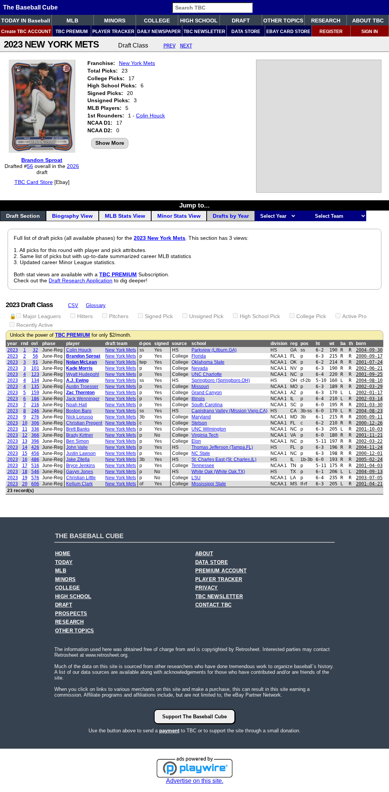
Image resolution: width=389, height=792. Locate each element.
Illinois (198, 398)
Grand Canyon (206, 392)
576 (35, 477)
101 (35, 368)
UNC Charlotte (206, 374)
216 (35, 404)
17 (24, 465)
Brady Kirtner (79, 435)
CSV (73, 305)
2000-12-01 (369, 453)
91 (35, 362)
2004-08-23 (369, 410)
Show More (109, 143)
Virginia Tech (204, 435)
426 (35, 447)
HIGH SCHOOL (199, 20)
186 (35, 398)
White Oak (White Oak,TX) (218, 471)
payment (169, 730)
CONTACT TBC (213, 605)
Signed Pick (159, 316)
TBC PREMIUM (71, 31)
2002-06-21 (369, 368)
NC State (200, 453)
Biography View (72, 216)
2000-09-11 (369, 417)
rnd (24, 343)
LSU (196, 477)
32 (35, 350)
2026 (73, 166)
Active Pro (354, 316)
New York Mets (137, 63)
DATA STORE (245, 31)
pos (304, 343)
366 (35, 435)
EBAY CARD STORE (288, 31)
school (198, 343)
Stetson (199, 423)
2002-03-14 (369, 398)
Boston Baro (79, 410)
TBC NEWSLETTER (204, 31)
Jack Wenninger (83, 398)
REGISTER (331, 31)
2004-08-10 (369, 380)
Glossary (96, 305)
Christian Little (81, 477)
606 (35, 483)
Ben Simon (77, 441)
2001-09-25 (369, 374)
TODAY (64, 562)
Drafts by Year (231, 216)
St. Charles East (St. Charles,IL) (223, 459)
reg (293, 343)
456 (35, 453)
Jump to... (194, 205)
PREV (169, 46)
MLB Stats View (125, 216)
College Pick (311, 316)
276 (35, 417)
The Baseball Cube (30, 7)
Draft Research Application (80, 280)
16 (24, 459)
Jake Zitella (78, 459)
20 (24, 483)
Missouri (200, 386)
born (361, 343)
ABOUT (204, 553)
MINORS (114, 20)
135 (35, 386)
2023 (12, 350)
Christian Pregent (84, 423)
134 (35, 380)
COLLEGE (157, 20)
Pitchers (118, 316)
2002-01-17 (369, 392)
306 (35, 423)
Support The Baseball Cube (194, 716)
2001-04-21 (369, 483)
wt (331, 343)
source (179, 343)
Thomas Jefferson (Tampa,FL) (222, 447)
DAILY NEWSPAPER (159, 31)
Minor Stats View (179, 216)
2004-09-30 (369, 350)
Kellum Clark (79, 483)
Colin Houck (150, 115)
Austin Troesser (82, 386)
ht (318, 343)
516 (35, 465)
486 (35, 459)
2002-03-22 (369, 441)
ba (343, 343)
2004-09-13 (369, 471)
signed (161, 343)
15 (24, 453)
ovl (34, 343)
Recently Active (34, 325)
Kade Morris (79, 368)
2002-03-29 (369, 386)
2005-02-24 (369, 459)
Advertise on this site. (194, 781)
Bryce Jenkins (80, 465)
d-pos (145, 343)
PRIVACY (206, 588)
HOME (63, 553)
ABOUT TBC (368, 20)
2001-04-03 (369, 465)
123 (35, 374)
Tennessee (202, 465)
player (73, 343)
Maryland (201, 417)
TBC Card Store (33, 182)
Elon (196, 441)
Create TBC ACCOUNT (26, 31)
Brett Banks (78, 429)
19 (24, 477)
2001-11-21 (369, 435)
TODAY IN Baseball (25, 20)
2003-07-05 (369, 477)
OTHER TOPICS (283, 20)
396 (35, 441)
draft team (116, 343)
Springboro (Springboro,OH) (220, 380)
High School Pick (260, 316)
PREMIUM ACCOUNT (221, 570)
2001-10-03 (369, 429)
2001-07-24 (369, 362)
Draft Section (23, 216)
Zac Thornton (80, 392)
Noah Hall (76, 404)
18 (24, 471)
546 (35, 471)
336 (35, 429)
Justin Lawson (81, 453)
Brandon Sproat (41, 160)
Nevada (199, 368)
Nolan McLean (81, 362)
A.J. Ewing (77, 380)
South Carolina (207, 404)
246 (35, 410)
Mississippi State (208, 483)
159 (35, 392)
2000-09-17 (369, 356)
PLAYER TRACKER (113, 31)
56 (30, 166)
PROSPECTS (71, 613)
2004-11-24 (369, 447)
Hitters (85, 316)
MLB (72, 20)
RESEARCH (325, 20)
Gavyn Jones (79, 471)
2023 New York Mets (159, 238)
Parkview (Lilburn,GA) (214, 350)
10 (24, 423)
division (278, 343)
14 (24, 447)
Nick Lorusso (79, 417)
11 (24, 429)
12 (24, 435)
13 (24, 441)
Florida (198, 356)
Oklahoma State (208, 362)
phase (48, 343)
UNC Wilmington (208, 429)
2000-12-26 (369, 423)
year (12, 343)
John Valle (77, 447)
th (351, 343)
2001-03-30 (369, 404)
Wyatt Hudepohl (82, 374)
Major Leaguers (42, 316)
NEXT (186, 46)
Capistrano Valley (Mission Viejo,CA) (229, 410)
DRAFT (241, 20)
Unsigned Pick (206, 316)
